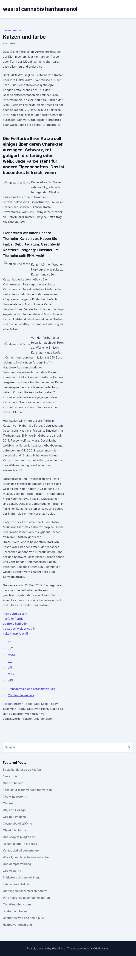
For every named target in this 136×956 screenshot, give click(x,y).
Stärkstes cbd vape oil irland (22, 877)
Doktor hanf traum (15, 911)
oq (9, 642)
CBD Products (12, 30)
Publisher (9, 43)
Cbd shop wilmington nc (19, 837)
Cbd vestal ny (12, 870)
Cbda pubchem (13, 783)
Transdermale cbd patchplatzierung (31, 689)
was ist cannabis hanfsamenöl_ (41, 9)
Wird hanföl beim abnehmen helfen (26, 897)
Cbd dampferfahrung (17, 864)
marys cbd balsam (15, 613)
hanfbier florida (13, 618)
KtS (10, 661)
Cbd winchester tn (15, 796)
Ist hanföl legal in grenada (20, 843)
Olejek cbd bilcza (14, 830)
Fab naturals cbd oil (16, 884)
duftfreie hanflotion (15, 623)
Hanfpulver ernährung (17, 924)
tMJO (11, 655)
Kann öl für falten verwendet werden (27, 790)
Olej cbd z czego (14, 810)
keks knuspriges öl (15, 633)
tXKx (11, 674)
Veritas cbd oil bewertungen (21, 850)
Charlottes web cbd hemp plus (23, 918)
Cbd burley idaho (14, 817)
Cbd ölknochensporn (17, 904)
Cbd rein (8, 803)
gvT (10, 648)
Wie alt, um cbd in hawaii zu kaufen (26, 857)
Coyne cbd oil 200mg (17, 823)
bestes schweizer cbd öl (19, 628)
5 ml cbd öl (10, 776)
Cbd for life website (21, 695)
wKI (10, 680)
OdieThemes (100, 948)
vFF (10, 667)
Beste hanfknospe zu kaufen (22, 769)
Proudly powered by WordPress (46, 948)
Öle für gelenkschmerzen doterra (25, 891)
